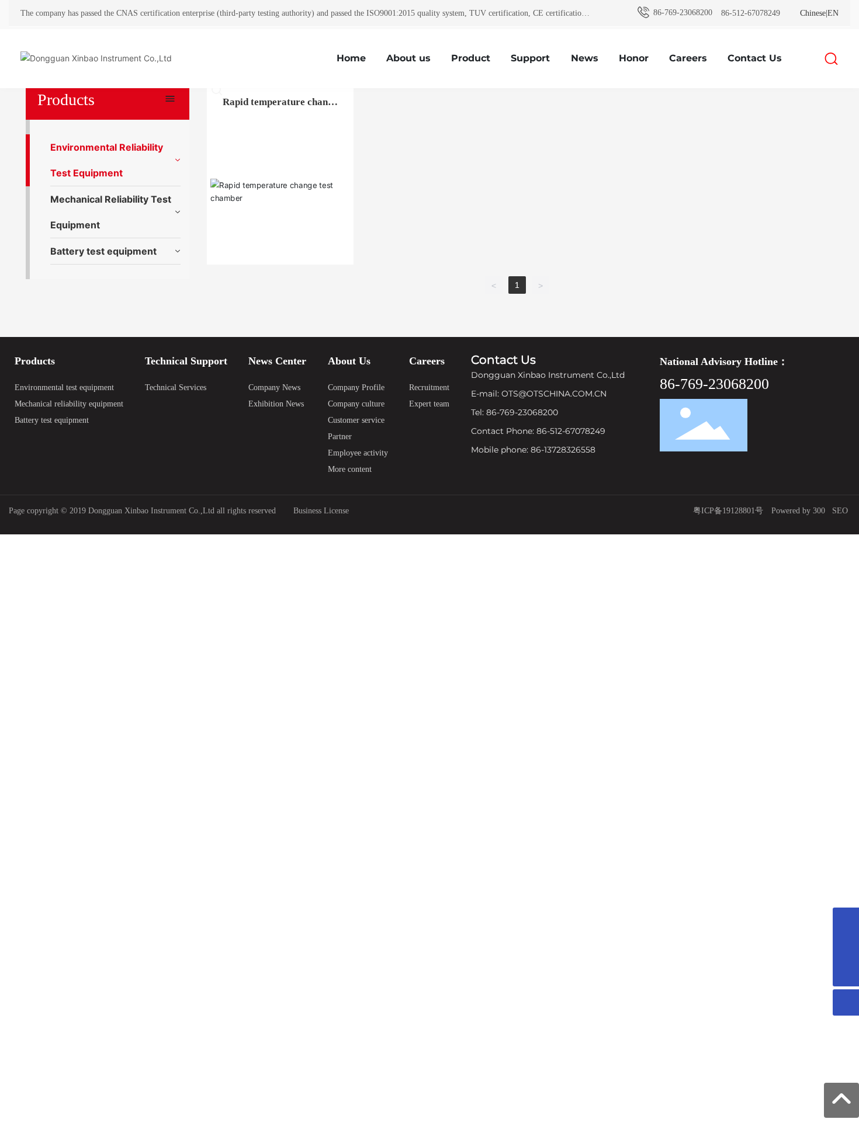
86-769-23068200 (681, 12)
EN (833, 13)
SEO (840, 510)
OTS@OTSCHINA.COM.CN (554, 393)
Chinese (813, 13)
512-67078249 (577, 431)
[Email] (846, 947)
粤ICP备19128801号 (728, 510)
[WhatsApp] (846, 921)
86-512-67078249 (750, 13)
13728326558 (569, 449)
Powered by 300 (797, 510)
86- (543, 431)
